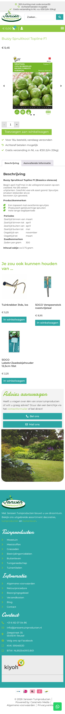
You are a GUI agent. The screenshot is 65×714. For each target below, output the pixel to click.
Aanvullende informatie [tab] (37, 163)
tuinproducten (10, 520)
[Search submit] (59, 17)
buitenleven (29, 520)
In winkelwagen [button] (14, 319)
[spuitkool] (32, 86)
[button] (62, 28)
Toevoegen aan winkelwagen (27, 132)
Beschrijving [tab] (12, 163)
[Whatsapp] (57, 706)
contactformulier (18, 408)
